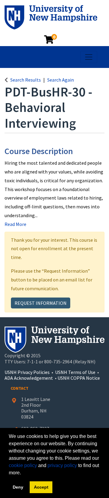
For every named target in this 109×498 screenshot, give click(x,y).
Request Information (41, 303)
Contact (19, 388)
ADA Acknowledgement (29, 378)
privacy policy (62, 465)
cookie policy (23, 465)
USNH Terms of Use (75, 372)
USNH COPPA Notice (79, 378)
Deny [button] (18, 487)
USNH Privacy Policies (27, 372)
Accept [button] (41, 487)
